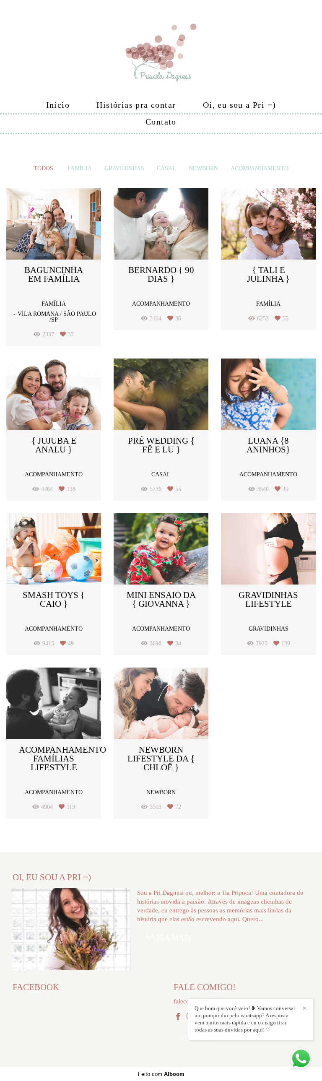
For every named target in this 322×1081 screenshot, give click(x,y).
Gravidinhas (124, 169)
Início (58, 104)
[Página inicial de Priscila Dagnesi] (161, 48)
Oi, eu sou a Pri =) (239, 104)
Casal (166, 169)
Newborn (203, 169)
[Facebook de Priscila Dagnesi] (178, 1017)
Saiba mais (168, 937)
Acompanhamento (259, 169)
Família (80, 169)
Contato (161, 121)
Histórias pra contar (136, 104)
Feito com (161, 1074)
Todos (43, 169)
